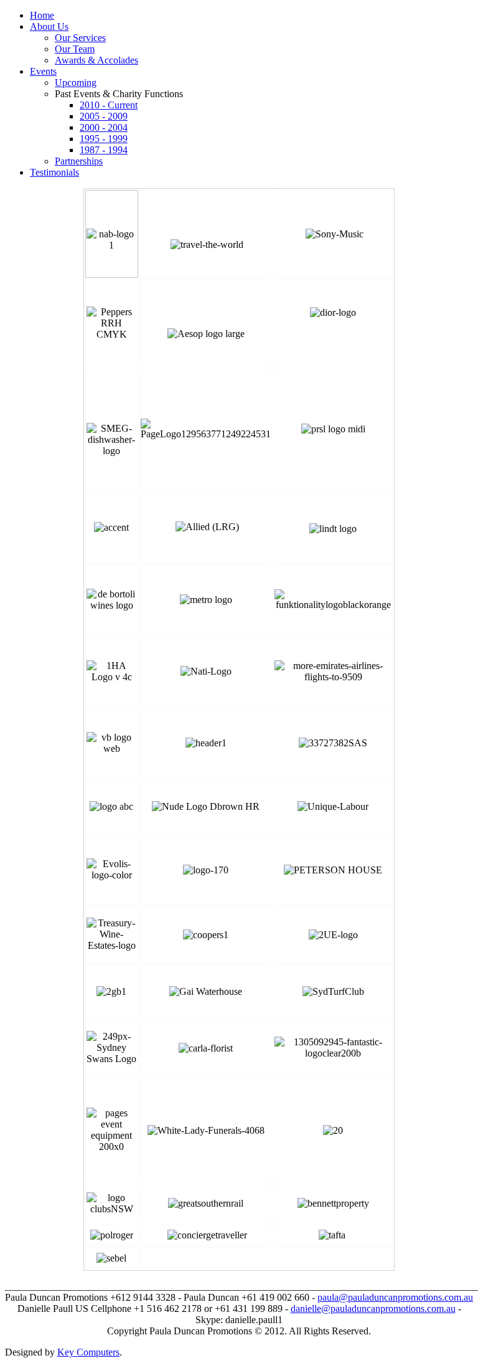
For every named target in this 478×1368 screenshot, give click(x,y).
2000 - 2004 (104, 127)
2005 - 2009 (104, 116)
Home (42, 15)
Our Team (75, 49)
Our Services (80, 37)
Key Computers (88, 1352)
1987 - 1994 (104, 150)
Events (43, 71)
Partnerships (79, 161)
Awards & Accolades (96, 60)
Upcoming (75, 82)
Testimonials (54, 172)
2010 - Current (109, 105)
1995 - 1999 (104, 138)
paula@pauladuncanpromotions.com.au (395, 1297)
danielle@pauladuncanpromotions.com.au (373, 1308)
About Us (49, 26)
